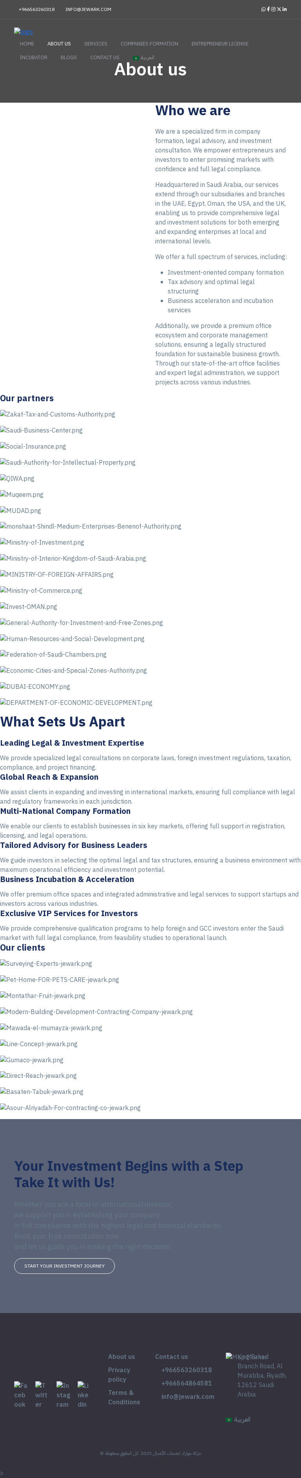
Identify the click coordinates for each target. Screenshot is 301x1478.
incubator (33, 57)
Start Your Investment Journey (64, 1266)
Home (27, 43)
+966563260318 (36, 9)
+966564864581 (186, 1383)
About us (59, 43)
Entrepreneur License (220, 43)
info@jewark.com (87, 9)
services (95, 43)
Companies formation (149, 43)
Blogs (69, 57)
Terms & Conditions (124, 1397)
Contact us (105, 57)
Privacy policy (119, 1375)
